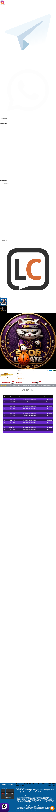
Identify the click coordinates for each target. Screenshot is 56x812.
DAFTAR (54, 370)
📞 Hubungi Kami (20, 378)
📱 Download (19, 373)
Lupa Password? (20, 380)
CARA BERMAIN (51, 783)
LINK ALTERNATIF (41, 783)
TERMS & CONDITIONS (29, 783)
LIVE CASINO (12, 383)
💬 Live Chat (19, 376)
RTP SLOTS (19, 783)
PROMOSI (48, 383)
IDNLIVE (8, 383)
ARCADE (17, 383)
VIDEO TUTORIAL (20, 785)
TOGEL (20, 383)
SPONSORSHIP (51, 785)
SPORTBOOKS (30, 383)
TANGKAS (25, 383)
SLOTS (34, 383)
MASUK (50, 370)
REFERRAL (44, 383)
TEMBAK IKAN (38, 383)
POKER (4, 383)
